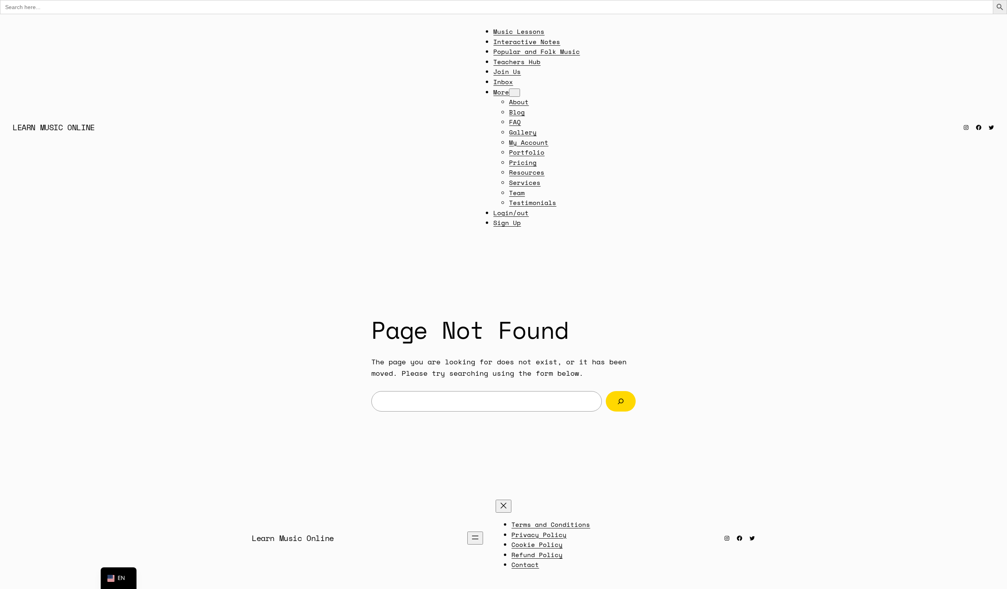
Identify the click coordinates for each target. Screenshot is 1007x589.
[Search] (621, 401)
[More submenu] (514, 93)
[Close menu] (503, 506)
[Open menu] (475, 538)
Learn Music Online (54, 127)
